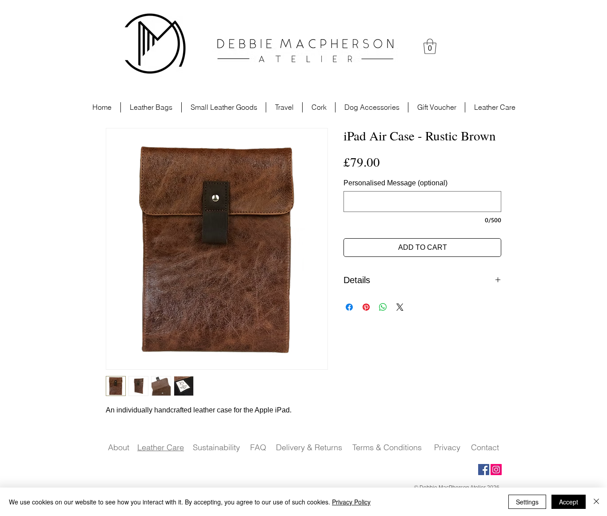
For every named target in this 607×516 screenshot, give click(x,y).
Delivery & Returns (309, 447)
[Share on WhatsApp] (383, 307)
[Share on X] (400, 307)
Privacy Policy (351, 501)
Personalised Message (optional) (395, 183)
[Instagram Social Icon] (496, 469)
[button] (429, 46)
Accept (568, 501)
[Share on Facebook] (349, 307)
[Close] (596, 502)
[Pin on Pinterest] (366, 307)
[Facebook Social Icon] (483, 469)
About (118, 447)
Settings (527, 501)
